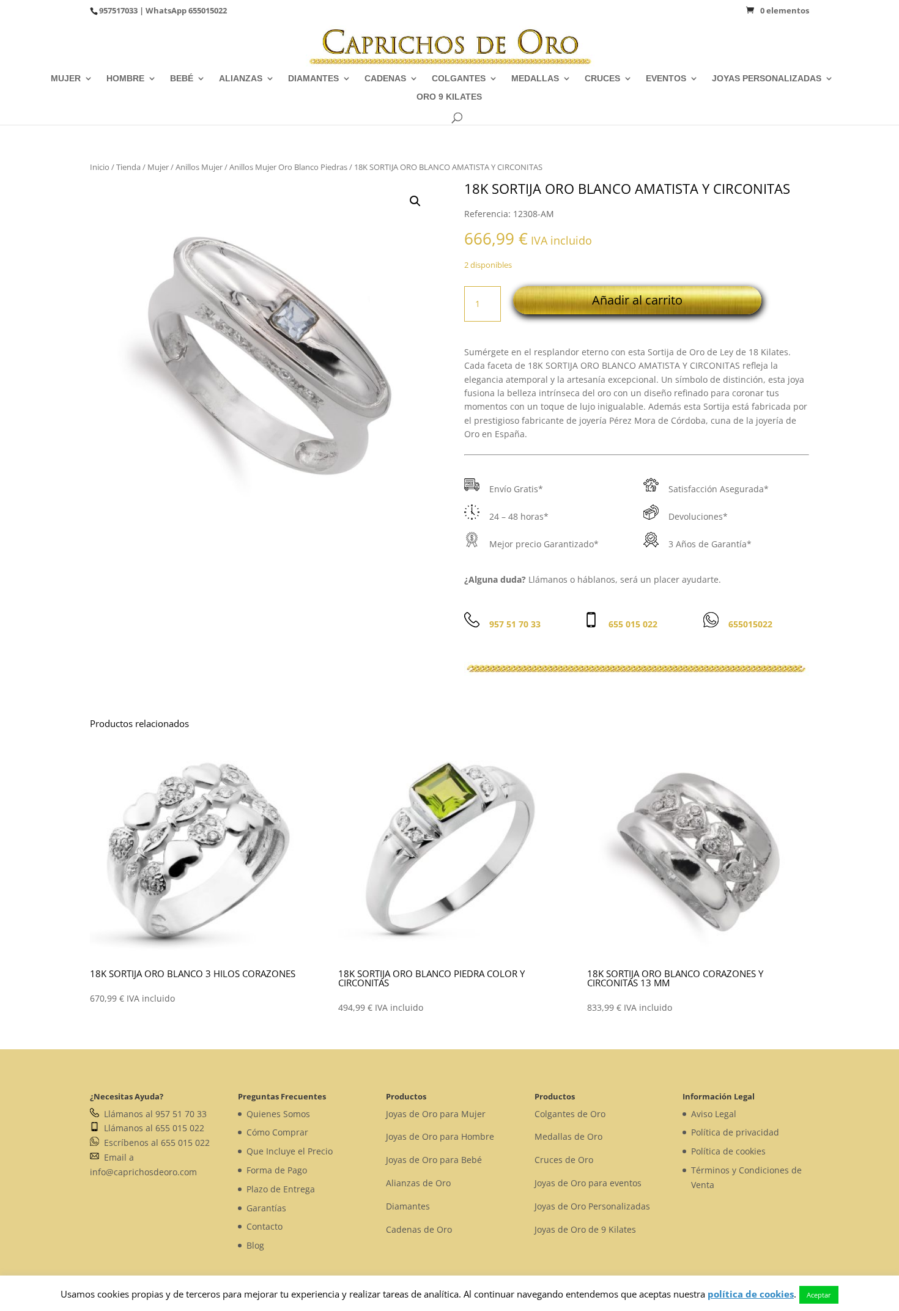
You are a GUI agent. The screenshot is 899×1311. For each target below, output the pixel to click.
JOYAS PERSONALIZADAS (766, 78)
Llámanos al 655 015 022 (151, 1128)
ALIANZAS (240, 78)
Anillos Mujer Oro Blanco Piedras (288, 166)
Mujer (158, 166)
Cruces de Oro (564, 1159)
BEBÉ (181, 78)
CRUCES (602, 78)
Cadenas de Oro (419, 1229)
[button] (415, 201)
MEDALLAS (535, 78)
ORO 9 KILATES (449, 97)
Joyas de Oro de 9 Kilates (585, 1229)
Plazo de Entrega (280, 1189)
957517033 (118, 10)
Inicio (99, 166)
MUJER (66, 78)
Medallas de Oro (568, 1136)
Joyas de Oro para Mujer (436, 1114)
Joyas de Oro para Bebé (434, 1159)
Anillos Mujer (199, 166)
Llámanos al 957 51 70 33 (153, 1114)
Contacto (264, 1226)
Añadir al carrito (637, 300)
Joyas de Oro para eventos (588, 1183)
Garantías (266, 1208)
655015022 (207, 10)
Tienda (128, 166)
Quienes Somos (278, 1114)
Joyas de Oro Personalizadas (592, 1206)
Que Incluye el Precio (289, 1151)
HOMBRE (125, 78)
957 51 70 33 (515, 624)
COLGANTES (459, 78)
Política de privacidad (735, 1132)
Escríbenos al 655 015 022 (154, 1142)
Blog (255, 1245)
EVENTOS (666, 78)
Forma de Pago (276, 1170)
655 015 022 (633, 624)
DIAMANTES (313, 78)
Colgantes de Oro (570, 1114)
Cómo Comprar (277, 1132)
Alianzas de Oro (418, 1183)
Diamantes (408, 1206)
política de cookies (751, 1294)
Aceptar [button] (819, 1294)
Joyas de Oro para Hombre (440, 1136)
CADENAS (385, 78)
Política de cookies (728, 1151)
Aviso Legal (713, 1114)
